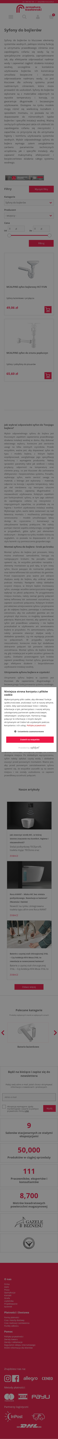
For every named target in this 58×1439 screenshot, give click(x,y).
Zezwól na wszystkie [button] (30, 739)
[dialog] (28, 719)
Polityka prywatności (36, 725)
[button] (29, 731)
